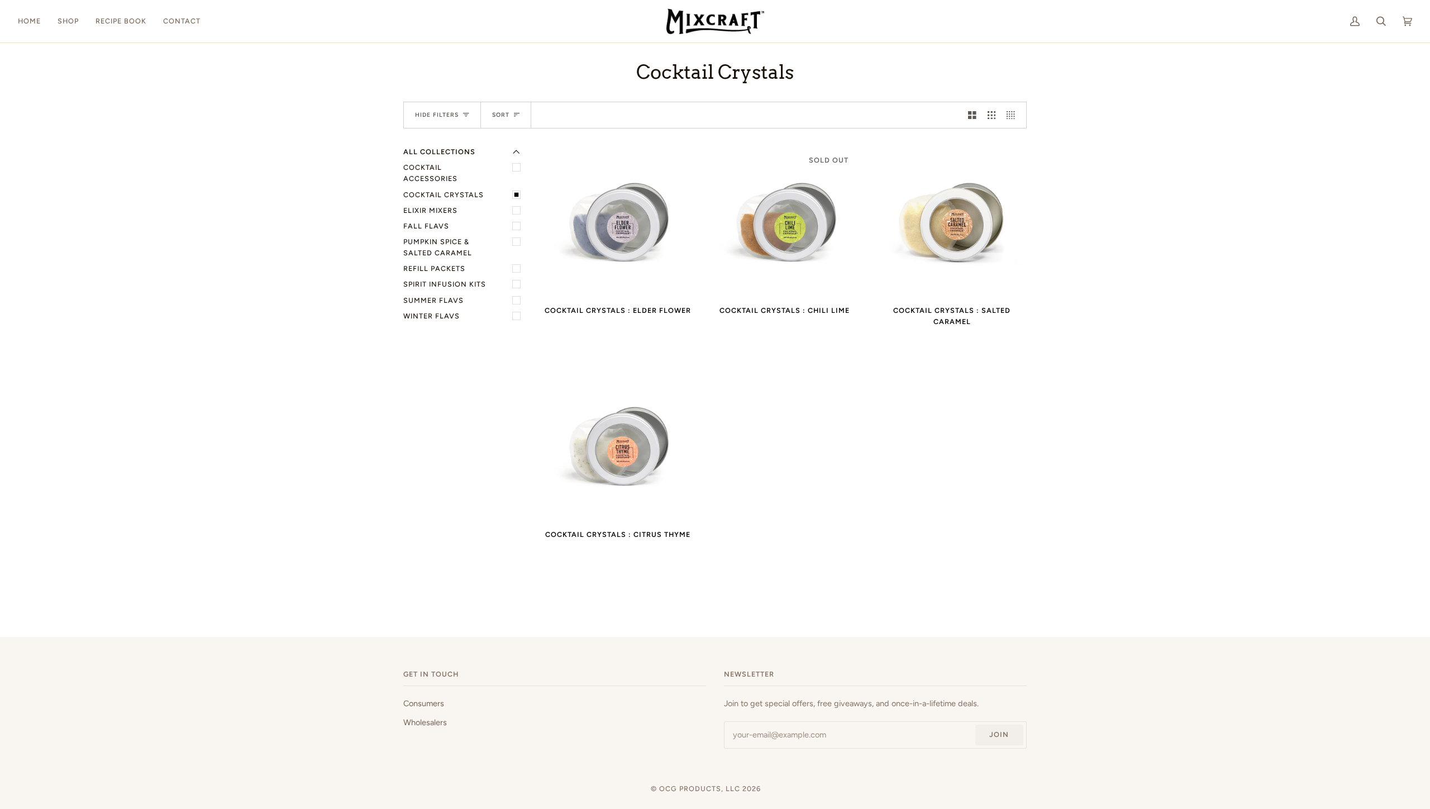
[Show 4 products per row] (1013, 115)
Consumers (423, 703)
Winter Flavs (431, 316)
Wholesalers (425, 722)
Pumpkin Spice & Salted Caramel (437, 247)
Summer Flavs (433, 300)
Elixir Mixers (430, 210)
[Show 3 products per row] (992, 115)
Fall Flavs (426, 226)
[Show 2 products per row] (972, 115)
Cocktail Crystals (443, 195)
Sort (500, 114)
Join (999, 734)
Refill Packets (434, 268)
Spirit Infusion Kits (444, 284)
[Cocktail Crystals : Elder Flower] (617, 221)
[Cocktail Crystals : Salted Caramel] (952, 221)
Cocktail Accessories (430, 173)
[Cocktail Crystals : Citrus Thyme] (617, 445)
